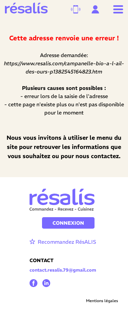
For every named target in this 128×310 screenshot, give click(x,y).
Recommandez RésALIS (66, 242)
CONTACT (41, 260)
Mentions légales (102, 300)
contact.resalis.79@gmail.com (63, 270)
